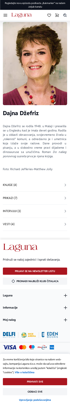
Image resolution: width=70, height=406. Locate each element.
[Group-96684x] (50, 335)
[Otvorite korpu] (57, 15)
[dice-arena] (28, 335)
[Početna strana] (22, 15)
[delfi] (9, 335)
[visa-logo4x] (9, 347)
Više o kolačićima (24, 372)
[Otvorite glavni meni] (5, 15)
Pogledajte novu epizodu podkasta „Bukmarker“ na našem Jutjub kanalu (35, 5)
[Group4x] (32, 347)
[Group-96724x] (42, 347)
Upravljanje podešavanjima (35, 400)
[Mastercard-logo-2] (22, 347)
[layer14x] (52, 347)
